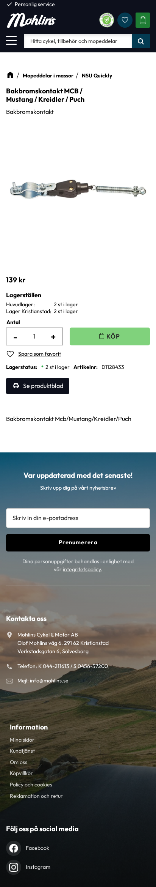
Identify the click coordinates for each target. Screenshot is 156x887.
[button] (11, 40)
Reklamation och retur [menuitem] (36, 795)
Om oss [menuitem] (18, 762)
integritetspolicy (82, 569)
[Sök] (141, 41)
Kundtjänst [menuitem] (22, 750)
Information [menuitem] (29, 727)
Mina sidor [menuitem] (22, 739)
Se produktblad (43, 385)
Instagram (38, 866)
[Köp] (110, 336)
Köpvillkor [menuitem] (21, 773)
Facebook (37, 847)
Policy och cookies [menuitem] (31, 784)
